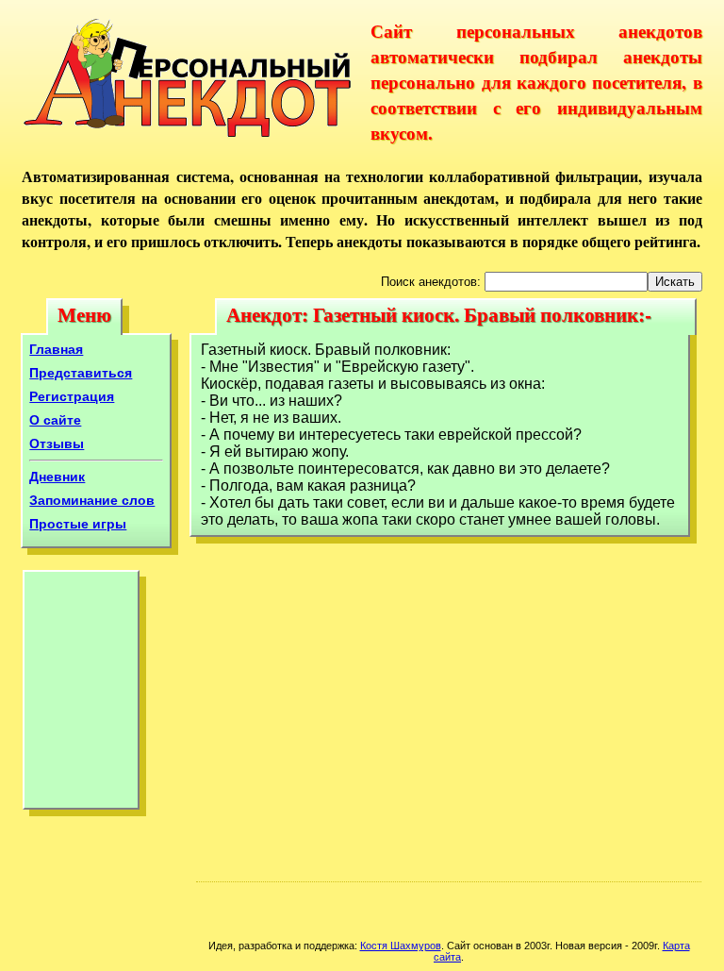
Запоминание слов (92, 500)
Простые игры (77, 523)
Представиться (80, 372)
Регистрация (71, 396)
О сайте (55, 419)
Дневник (57, 476)
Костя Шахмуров (400, 945)
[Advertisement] (81, 694)
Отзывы (56, 443)
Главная (56, 349)
